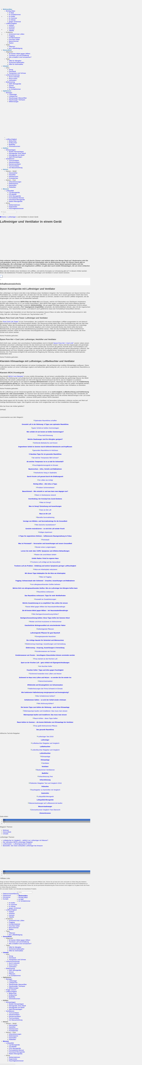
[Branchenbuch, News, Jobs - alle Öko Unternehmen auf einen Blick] (86, 894)
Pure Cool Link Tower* (11, 321)
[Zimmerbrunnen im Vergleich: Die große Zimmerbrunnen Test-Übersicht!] (45, 810)
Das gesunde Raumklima (45, 729)
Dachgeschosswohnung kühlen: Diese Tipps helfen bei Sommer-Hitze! (45, 618)
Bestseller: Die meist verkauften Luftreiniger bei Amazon (23, 845)
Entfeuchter (13, 143)
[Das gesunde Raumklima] (45, 726)
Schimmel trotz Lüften (16, 34)
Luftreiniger (13, 94)
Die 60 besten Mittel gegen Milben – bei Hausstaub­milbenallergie (45, 610)
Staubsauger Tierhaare (17, 100)
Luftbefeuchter (45, 746)
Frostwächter (13, 178)
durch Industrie (14, 77)
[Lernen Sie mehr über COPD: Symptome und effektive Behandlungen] (45, 547)
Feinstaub (12, 71)
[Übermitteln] (19, 894)
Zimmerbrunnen (14, 146)
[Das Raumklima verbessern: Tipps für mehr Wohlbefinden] (45, 592)
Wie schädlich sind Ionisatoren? (20, 57)
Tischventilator (14, 166)
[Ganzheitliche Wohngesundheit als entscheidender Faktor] (45, 621)
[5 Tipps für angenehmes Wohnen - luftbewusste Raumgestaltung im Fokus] (45, 532)
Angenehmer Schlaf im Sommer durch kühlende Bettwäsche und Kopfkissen (45, 446)
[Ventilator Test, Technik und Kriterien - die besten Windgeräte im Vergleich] (45, 763)
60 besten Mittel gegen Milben (19, 53)
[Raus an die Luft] (45, 510)
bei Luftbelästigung (15, 48)
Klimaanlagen (11, 150)
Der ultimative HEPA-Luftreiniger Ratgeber (18, 842)
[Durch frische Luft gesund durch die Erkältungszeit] (45, 473)
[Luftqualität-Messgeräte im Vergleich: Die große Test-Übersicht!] (45, 796)
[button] (4, 820)
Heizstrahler (13, 173)
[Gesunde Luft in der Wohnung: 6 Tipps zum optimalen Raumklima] (45, 420)
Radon (11, 43)
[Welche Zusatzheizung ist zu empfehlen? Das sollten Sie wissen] (45, 599)
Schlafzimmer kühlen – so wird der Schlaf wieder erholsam (45, 700)
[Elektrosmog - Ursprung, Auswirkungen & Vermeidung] (45, 644)
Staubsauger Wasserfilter (18, 98)
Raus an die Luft (45, 513)
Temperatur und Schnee (17, 73)
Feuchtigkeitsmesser (16, 208)
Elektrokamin (13, 183)
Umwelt (6, 66)
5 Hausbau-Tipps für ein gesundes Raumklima (45, 454)
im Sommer (13, 18)
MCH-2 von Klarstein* (16, 376)
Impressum (7, 895)
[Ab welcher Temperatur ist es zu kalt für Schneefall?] (45, 458)
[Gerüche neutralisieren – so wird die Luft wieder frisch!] (45, 525)
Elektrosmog (10, 82)
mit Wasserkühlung (15, 167)
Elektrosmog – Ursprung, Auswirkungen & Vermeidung (45, 648)
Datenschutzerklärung (10, 893)
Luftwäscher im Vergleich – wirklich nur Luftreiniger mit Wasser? (25, 840)
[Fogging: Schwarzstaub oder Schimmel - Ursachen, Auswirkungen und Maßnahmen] (45, 577)
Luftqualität (10, 191)
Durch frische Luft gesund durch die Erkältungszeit (45, 476)
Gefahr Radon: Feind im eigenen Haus (45, 558)
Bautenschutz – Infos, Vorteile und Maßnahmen (45, 469)
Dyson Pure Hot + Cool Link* (63, 343)
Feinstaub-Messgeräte (17, 199)
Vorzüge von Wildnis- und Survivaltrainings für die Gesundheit (45, 521)
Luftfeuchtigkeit (11, 23)
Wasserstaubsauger (45, 806)
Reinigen (9, 93)
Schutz (11, 85)
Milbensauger (13, 101)
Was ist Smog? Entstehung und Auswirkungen (45, 506)
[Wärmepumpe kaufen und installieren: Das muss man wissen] (45, 711)
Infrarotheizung (45, 780)
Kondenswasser (14, 37)
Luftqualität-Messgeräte (45, 800)
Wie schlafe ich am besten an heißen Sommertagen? (45, 432)
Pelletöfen (12, 187)
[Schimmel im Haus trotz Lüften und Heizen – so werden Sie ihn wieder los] (45, 673)
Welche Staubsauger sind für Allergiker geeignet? (45, 439)
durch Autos (13, 78)
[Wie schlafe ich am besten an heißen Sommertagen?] (45, 428)
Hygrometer (13, 206)
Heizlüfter (12, 175)
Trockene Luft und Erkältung (19, 55)
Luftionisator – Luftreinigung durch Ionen (17, 844)
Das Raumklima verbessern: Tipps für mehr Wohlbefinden (45, 595)
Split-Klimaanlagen (15, 157)
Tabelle (11, 30)
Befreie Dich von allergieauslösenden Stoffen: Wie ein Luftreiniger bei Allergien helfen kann (45, 588)
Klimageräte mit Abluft (16, 155)
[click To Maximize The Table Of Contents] (1, 276)
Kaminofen (45, 793)
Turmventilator (14, 160)
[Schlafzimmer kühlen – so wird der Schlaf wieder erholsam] (45, 696)
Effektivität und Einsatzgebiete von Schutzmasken (45, 685)
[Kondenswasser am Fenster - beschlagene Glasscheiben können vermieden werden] (45, 651)
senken (11, 25)
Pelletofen (45, 786)
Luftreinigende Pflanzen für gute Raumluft (45, 633)
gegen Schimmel (15, 21)
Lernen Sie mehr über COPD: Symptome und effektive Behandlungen (45, 551)
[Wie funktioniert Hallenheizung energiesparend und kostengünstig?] (45, 688)
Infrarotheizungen (15, 182)
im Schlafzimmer (15, 14)
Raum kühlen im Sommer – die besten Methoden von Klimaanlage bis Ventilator (45, 722)
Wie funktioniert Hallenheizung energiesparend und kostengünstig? (45, 692)
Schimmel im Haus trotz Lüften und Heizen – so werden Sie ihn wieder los (45, 677)
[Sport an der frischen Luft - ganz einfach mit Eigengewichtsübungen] (45, 659)
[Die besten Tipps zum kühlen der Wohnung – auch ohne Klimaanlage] (45, 703)
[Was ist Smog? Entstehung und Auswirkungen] (45, 502)
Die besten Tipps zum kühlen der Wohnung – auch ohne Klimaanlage (45, 707)
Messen (6, 189)
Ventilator (45, 766)
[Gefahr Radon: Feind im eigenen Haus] (45, 554)
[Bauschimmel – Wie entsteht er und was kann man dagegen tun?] (45, 487)
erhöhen (12, 27)
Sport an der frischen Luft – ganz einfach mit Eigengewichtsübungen (45, 662)
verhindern (12, 80)
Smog (11, 69)
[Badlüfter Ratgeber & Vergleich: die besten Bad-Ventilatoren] (45, 770)
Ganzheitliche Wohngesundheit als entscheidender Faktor (45, 625)
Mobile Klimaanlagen (16, 151)
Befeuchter (13, 141)
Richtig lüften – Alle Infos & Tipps (45, 484)
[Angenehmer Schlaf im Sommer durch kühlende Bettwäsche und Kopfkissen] (45, 443)
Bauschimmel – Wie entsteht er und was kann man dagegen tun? (45, 491)
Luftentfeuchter (45, 753)
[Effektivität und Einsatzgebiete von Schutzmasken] (45, 681)
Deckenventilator (15, 164)
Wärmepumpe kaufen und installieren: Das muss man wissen (45, 715)
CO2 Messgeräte (15, 196)
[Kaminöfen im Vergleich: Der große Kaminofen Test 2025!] (45, 790)
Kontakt (5, 899)
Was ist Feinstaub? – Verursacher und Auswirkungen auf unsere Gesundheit (45, 543)
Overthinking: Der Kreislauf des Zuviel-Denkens (45, 499)
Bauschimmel (13, 41)
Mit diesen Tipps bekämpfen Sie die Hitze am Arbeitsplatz (45, 573)
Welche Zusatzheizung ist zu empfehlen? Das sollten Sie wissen (45, 603)
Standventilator (14, 162)
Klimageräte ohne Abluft (17, 153)
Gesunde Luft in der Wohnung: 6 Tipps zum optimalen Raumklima (45, 424)
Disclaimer (6, 897)
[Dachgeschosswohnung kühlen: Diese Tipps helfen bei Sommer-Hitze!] (45, 614)
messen (11, 29)
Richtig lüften (10, 11)
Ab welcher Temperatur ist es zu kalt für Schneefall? (45, 461)
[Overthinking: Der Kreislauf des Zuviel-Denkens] (45, 495)
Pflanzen (12, 46)
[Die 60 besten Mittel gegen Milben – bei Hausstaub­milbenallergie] (45, 606)
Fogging (12, 36)
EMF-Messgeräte (15, 84)
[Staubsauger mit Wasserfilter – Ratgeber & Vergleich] (45, 803)
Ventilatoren (10, 159)
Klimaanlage (45, 760)
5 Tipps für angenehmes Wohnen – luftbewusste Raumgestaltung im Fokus (45, 536)
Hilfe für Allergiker (15, 61)
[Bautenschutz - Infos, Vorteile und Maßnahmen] (45, 465)
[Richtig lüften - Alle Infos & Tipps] (45, 480)
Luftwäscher (13, 96)
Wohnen (6, 9)
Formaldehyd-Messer (16, 198)
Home (3, 217)
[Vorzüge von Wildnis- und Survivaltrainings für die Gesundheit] (45, 517)
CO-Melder (13, 194)
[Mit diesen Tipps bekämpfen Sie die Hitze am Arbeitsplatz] (45, 569)
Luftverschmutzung (12, 75)
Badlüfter (12, 144)
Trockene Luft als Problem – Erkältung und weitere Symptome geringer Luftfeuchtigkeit (45, 566)
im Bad (11, 13)
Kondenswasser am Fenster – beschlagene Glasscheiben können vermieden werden (45, 655)
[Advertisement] (44, 858)
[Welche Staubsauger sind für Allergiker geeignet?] (45, 435)
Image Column (11, 990)
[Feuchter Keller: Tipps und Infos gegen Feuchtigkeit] (45, 666)
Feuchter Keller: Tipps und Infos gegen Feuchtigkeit (45, 670)
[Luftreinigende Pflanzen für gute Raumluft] (45, 629)
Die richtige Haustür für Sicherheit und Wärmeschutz (45, 640)
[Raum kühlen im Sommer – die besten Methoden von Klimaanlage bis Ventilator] (45, 718)
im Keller (12, 16)
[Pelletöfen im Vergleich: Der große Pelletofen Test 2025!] (45, 783)
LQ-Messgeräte (14, 192)
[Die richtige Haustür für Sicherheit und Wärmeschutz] (45, 636)
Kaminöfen (12, 185)
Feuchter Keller (14, 39)
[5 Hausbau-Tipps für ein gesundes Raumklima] (45, 450)
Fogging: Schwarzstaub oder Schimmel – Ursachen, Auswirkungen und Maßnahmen (45, 581)
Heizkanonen (13, 176)
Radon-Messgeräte (15, 201)
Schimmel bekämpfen (16, 62)
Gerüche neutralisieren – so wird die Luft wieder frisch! (45, 528)
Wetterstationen (14, 205)
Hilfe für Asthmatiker (16, 64)
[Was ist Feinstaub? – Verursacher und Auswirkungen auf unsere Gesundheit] (45, 540)
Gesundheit (7, 50)
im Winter (12, 20)
